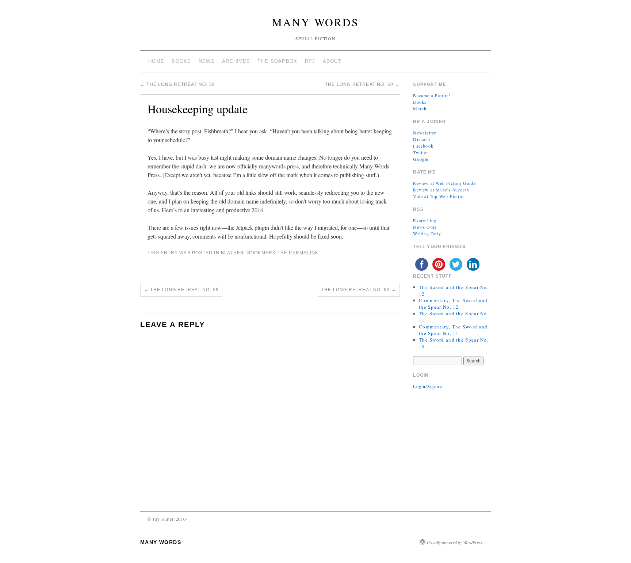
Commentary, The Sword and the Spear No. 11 (453, 329)
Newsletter (424, 133)
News (207, 61)
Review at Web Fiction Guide (444, 183)
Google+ (422, 159)
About (332, 61)
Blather (232, 252)
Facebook (423, 146)
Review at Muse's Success (441, 190)
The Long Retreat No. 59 (177, 84)
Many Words (315, 22)
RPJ (310, 61)
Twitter (420, 152)
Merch (420, 108)
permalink (303, 252)
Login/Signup (427, 386)
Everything (424, 220)
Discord (421, 139)
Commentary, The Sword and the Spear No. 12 (453, 303)
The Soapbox (277, 61)
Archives (236, 61)
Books (181, 61)
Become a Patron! (432, 95)
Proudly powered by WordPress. (455, 542)
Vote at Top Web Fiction (439, 196)
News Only (425, 227)
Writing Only (427, 233)
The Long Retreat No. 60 (362, 84)
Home (156, 61)
